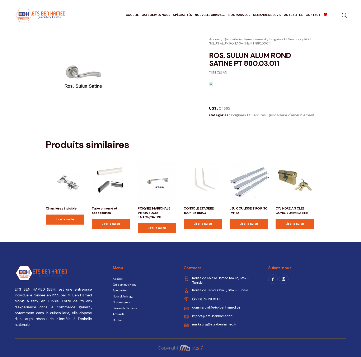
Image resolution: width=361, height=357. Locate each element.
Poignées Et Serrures (285, 39)
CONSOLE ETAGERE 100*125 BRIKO (199, 210)
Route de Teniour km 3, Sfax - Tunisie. (220, 290)
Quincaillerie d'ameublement (245, 39)
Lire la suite (65, 219)
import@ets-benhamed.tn (212, 316)
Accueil (214, 39)
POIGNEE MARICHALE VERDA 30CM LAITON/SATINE (154, 212)
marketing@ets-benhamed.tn (214, 324)
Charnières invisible (61, 208)
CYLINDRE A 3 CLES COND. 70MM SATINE (292, 210)
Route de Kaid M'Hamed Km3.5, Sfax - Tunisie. (220, 280)
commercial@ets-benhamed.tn (216, 307)
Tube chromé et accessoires (104, 210)
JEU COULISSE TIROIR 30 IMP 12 (248, 210)
